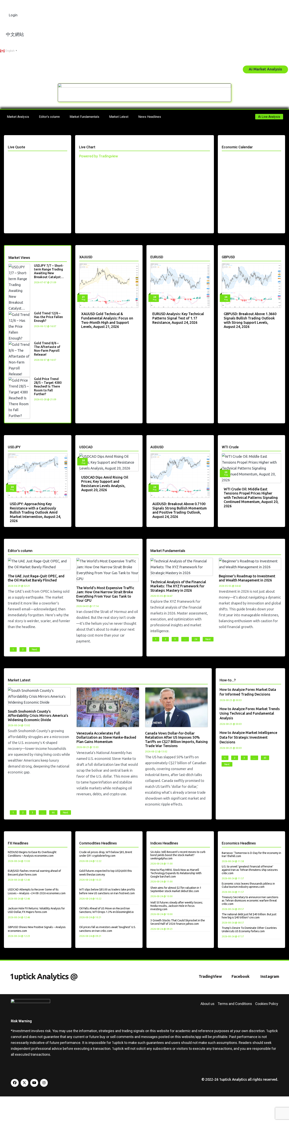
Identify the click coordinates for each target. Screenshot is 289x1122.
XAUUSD (85, 257)
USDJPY (14, 447)
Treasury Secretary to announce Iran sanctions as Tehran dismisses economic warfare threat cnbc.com (250, 900)
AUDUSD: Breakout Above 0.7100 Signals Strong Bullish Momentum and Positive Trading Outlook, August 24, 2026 (179, 510)
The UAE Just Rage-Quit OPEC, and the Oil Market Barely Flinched (36, 578)
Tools (195, 69)
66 (53, 812)
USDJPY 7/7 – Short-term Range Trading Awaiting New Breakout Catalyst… (49, 271)
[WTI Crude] (223, 441)
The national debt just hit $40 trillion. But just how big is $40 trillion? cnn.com (249, 916)
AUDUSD (157, 447)
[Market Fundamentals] (151, 545)
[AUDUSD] (151, 441)
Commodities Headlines (98, 843)
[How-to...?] (221, 675)
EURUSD (156, 257)
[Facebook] (15, 1083)
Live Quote (16, 147)
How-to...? (228, 680)
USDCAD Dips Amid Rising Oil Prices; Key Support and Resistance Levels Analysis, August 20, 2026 (104, 483)
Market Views (19, 258)
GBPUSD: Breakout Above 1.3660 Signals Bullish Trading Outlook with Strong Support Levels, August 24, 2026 (250, 320)
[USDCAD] (80, 441)
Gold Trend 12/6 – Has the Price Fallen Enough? (48, 316)
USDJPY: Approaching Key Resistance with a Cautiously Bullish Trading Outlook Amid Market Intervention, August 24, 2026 (35, 512)
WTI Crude (230, 447)
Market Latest (19, 680)
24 (195, 639)
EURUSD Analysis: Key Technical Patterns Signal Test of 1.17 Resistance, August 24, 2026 (178, 318)
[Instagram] (44, 1083)
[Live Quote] (9, 141)
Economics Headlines (239, 843)
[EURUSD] (151, 251)
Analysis (156, 69)
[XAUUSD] (80, 251)
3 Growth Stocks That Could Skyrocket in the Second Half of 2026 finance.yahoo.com (177, 922)
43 (265, 758)
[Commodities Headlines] (80, 838)
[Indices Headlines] (151, 838)
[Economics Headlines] (223, 838)
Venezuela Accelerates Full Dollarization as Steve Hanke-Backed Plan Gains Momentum (106, 737)
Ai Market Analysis (265, 69)
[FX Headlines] (9, 838)
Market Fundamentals (167, 551)
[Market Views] (9, 252)
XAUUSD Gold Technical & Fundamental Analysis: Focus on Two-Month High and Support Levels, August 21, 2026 (107, 320)
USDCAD (86, 447)
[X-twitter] (25, 1083)
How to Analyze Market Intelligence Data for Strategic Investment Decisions (248, 737)
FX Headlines (18, 843)
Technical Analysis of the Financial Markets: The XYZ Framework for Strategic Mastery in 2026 (178, 586)
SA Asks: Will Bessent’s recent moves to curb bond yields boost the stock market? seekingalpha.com (177, 855)
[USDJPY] (9, 441)
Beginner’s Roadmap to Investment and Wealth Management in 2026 (247, 578)
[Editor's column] (9, 545)
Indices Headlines (164, 843)
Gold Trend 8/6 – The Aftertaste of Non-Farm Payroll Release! (47, 348)
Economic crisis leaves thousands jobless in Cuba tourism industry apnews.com (248, 885)
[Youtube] (34, 1083)
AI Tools (178, 69)
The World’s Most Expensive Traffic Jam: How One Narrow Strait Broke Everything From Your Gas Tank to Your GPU (105, 594)
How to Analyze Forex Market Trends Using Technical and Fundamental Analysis (250, 713)
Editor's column (20, 551)
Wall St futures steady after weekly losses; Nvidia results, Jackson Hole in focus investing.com (176, 906)
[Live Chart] (80, 141)
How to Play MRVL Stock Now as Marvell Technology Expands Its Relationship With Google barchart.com (176, 873)
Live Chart (87, 147)
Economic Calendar (237, 147)
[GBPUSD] (223, 251)
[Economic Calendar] (223, 141)
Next (34, 649)
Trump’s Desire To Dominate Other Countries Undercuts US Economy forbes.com (249, 929)
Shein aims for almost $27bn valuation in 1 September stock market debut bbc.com (175, 889)
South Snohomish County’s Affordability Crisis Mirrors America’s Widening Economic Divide (38, 715)
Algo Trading (219, 69)
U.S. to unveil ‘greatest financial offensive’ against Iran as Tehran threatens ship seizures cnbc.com (250, 870)
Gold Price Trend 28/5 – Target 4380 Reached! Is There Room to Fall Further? (48, 386)
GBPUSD (228, 257)
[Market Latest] (9, 675)
